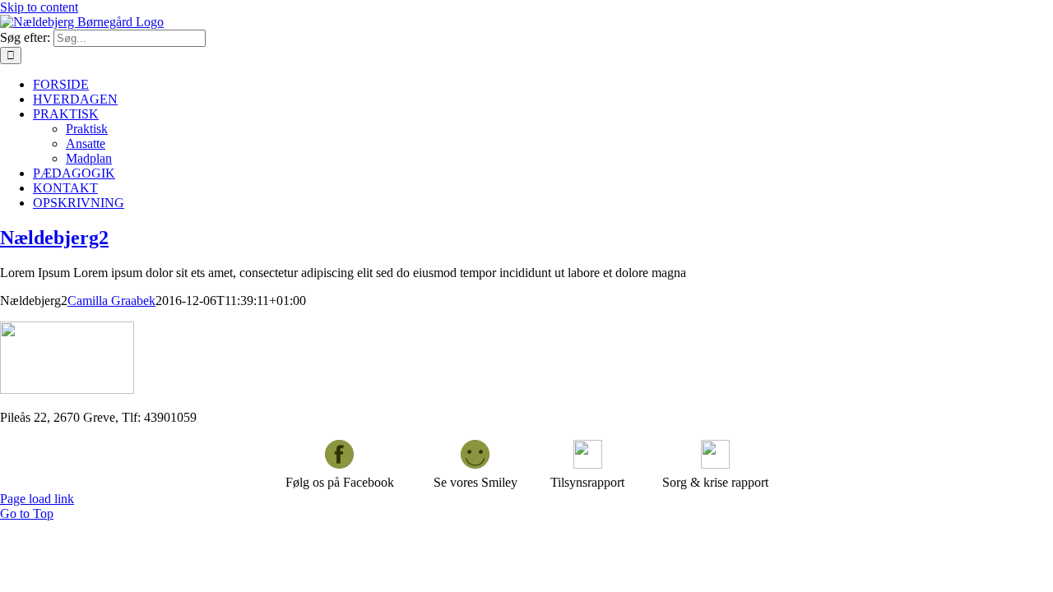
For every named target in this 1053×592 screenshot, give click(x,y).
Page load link (37, 499)
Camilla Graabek (111, 301)
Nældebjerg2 (54, 237)
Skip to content (39, 7)
